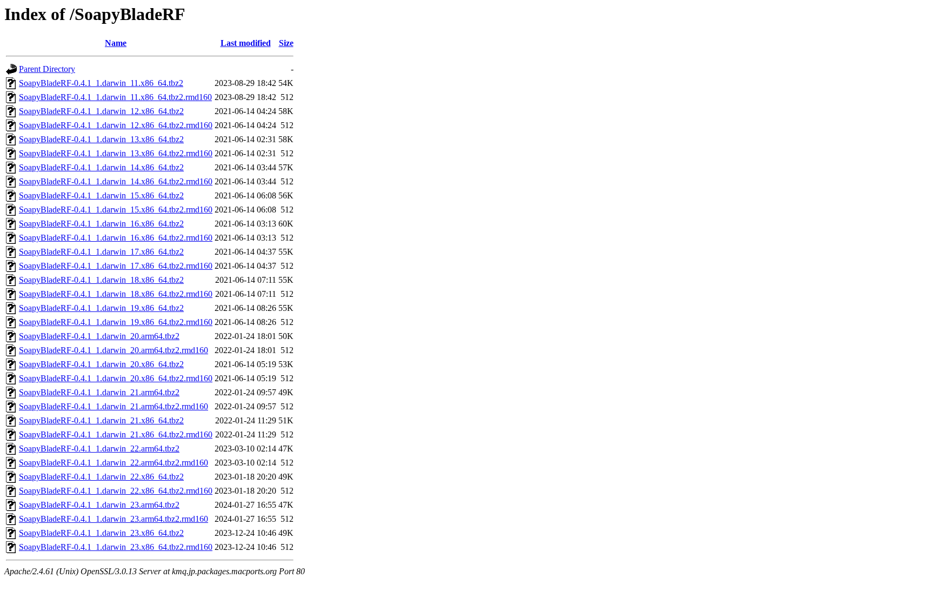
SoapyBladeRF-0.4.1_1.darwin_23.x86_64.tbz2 (101, 532)
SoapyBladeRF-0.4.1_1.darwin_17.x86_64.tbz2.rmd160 (115, 265)
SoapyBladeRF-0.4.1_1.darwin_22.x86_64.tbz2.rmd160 (115, 490)
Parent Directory (47, 69)
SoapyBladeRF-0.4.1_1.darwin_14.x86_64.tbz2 (101, 167)
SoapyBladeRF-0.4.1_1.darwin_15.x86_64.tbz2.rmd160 (115, 209)
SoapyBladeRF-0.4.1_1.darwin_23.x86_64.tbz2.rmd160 (115, 547)
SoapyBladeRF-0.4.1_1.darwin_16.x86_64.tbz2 (101, 223)
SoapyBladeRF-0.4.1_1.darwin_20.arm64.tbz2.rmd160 (113, 350)
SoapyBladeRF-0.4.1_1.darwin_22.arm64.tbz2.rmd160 (113, 462)
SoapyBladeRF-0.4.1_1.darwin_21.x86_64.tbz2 (101, 420)
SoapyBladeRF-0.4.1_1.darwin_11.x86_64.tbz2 (101, 83)
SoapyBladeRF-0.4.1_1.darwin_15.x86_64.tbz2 (101, 195)
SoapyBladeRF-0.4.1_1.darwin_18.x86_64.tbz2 (101, 279)
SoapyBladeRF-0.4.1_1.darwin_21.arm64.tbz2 (99, 392)
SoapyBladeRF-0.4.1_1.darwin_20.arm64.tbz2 (99, 336)
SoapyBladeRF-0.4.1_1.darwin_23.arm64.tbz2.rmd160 (113, 518)
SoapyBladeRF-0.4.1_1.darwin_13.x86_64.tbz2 (101, 139)
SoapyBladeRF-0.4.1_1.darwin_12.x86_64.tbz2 (101, 111)
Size (286, 43)
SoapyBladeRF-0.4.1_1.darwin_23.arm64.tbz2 (99, 504)
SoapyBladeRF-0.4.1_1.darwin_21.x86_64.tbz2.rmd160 (115, 434)
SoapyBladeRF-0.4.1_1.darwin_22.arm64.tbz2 (99, 448)
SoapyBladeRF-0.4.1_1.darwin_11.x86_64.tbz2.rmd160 (115, 97)
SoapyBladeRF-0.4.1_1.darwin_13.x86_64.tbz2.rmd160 (115, 153)
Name (115, 43)
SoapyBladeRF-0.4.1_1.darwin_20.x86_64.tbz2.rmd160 (115, 378)
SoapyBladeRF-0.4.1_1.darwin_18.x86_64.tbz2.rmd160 (115, 293)
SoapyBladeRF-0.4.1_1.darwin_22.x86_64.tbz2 (101, 476)
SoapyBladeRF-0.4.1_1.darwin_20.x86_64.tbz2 (101, 364)
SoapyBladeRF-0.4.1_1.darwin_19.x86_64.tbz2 (101, 308)
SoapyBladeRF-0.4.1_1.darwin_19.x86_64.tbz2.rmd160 (115, 322)
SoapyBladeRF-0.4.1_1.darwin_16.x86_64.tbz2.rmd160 (115, 237)
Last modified (246, 43)
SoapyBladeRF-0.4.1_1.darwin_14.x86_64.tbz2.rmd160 (115, 181)
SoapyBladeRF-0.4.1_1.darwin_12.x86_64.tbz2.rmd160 (115, 125)
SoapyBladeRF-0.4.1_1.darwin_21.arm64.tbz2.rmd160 (113, 406)
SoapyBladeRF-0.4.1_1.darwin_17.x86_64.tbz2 (101, 251)
